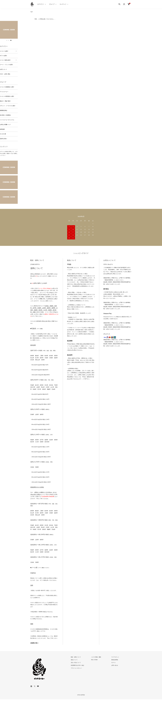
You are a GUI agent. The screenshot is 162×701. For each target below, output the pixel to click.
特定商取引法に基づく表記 (77, 665)
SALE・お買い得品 (5, 74)
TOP (31, 12)
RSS (92, 659)
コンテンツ (63, 4)
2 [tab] (8, 40)
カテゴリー (40, 4)
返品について (74, 659)
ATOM (95, 659)
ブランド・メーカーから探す (7, 105)
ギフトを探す (3, 55)
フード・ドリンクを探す (6, 64)
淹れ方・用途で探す (5, 101)
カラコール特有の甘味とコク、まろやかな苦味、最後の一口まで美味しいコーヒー (9, 153)
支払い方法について (76, 662)
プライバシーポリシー (76, 668)
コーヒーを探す (4, 51)
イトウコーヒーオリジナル (7, 120)
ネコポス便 (3, 134)
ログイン (113, 662)
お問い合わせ (114, 665)
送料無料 (2, 129)
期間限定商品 (3, 110)
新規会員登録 (114, 659)
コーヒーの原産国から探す (7, 87)
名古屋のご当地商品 (5, 115)
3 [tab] (10, 40)
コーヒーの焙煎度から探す (7, 96)
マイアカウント (115, 657)
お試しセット (3, 69)
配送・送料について (76, 657)
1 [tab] (6, 40)
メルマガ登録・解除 (96, 657)
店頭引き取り (3, 138)
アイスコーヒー (4, 91)
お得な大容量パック (5, 124)
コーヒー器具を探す (5, 60)
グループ (52, 4)
